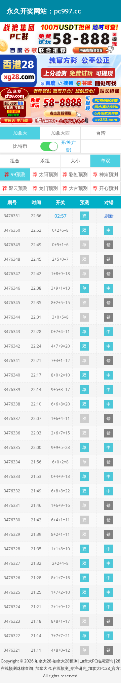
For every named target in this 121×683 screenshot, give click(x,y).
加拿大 (20, 133)
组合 (14, 160)
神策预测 (108, 174)
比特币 (20, 146)
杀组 (45, 160)
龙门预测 (48, 188)
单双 (105, 160)
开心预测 (108, 188)
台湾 (101, 133)
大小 (75, 160)
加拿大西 (60, 133)
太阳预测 (48, 174)
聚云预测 (18, 188)
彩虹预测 (78, 174)
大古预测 (78, 188)
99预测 (18, 174)
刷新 (109, 216)
